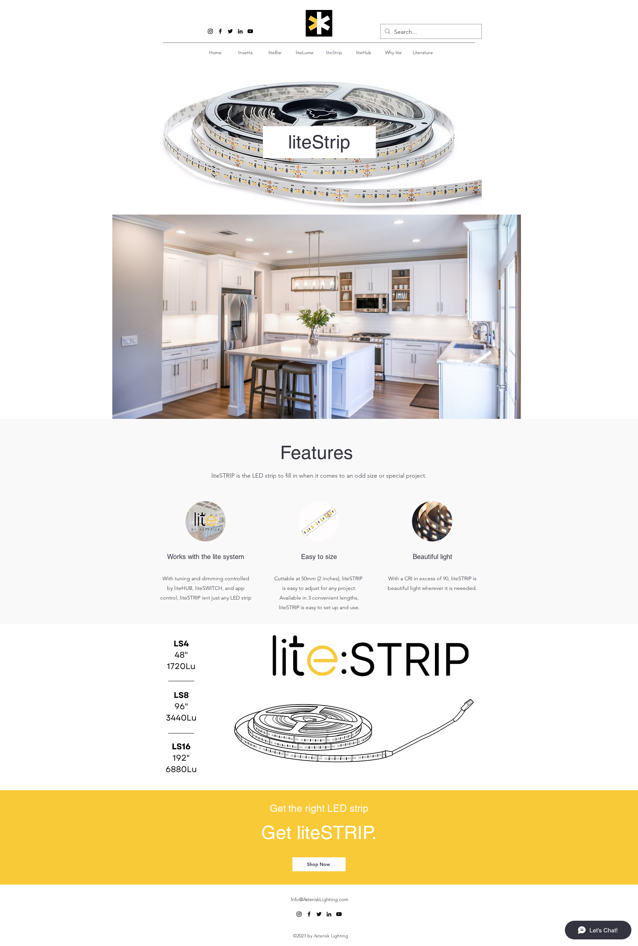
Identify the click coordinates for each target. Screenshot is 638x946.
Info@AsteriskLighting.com (320, 899)
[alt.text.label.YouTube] (250, 31)
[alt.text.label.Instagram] (210, 31)
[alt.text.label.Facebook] (220, 31)
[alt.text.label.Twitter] (230, 31)
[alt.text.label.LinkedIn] (240, 31)
